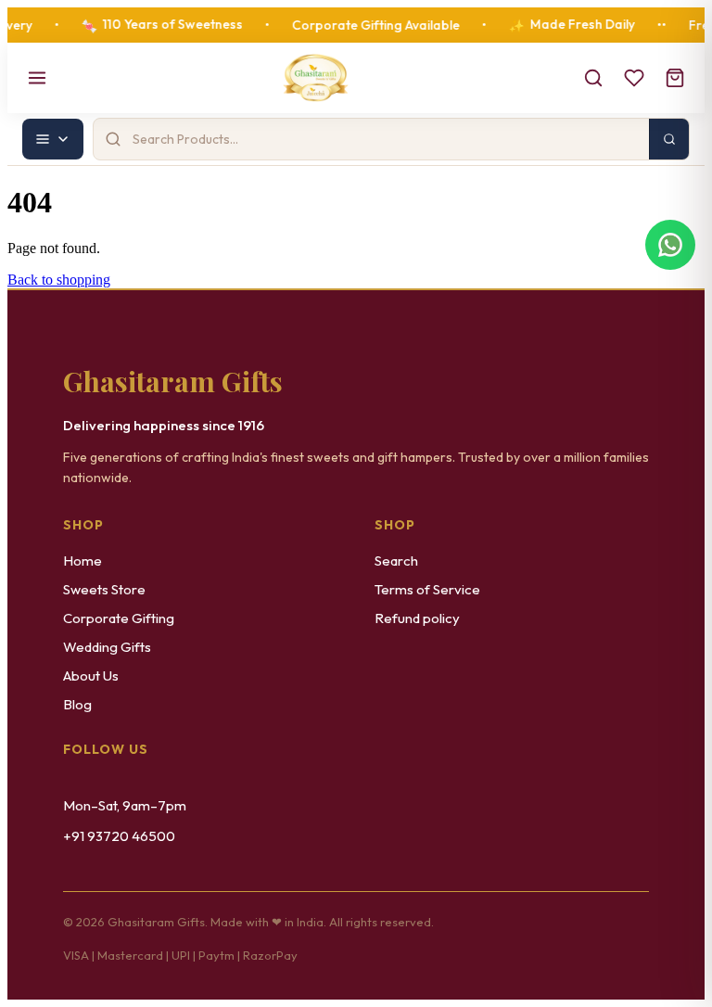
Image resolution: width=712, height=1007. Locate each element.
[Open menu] (37, 78)
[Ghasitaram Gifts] (315, 78)
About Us (91, 675)
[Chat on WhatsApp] (670, 239)
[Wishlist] (634, 78)
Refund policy (417, 618)
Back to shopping (58, 279)
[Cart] (675, 78)
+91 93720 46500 (119, 836)
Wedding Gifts (107, 647)
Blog (77, 704)
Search (396, 560)
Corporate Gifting (118, 618)
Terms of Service (427, 589)
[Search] (593, 78)
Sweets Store (104, 589)
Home (82, 560)
